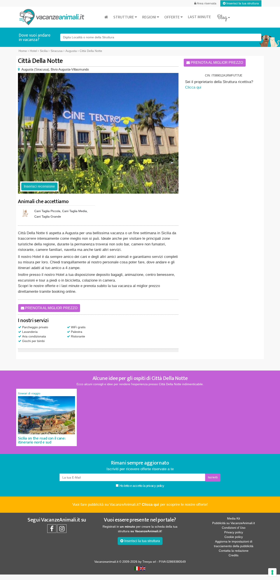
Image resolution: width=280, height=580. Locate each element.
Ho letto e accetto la (141, 486)
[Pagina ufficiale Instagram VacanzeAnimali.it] (61, 530)
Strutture (124, 17)
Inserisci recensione (39, 186)
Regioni (149, 17)
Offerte (172, 17)
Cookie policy (233, 537)
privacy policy (155, 486)
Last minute (199, 17)
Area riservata (206, 3)
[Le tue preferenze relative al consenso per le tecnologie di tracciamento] (272, 572)
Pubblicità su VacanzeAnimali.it (233, 523)
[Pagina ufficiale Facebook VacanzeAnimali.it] (51, 530)
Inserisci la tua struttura (242, 3)
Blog (222, 17)
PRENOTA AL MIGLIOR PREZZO (50, 308)
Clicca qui (193, 87)
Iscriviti (213, 477)
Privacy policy (233, 532)
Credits (233, 555)
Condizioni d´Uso (233, 527)
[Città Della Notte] (98, 133)
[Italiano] (137, 568)
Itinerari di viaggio (29, 393)
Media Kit (233, 518)
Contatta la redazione (233, 550)
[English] (143, 568)
